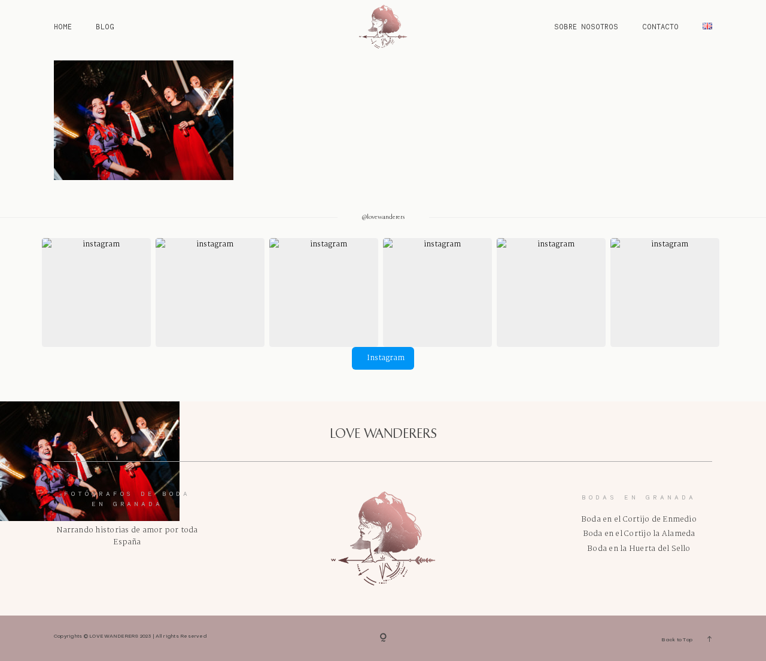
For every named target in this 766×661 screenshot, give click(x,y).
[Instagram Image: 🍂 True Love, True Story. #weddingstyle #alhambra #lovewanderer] (323, 292)
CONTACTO (660, 27)
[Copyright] (383, 638)
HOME (63, 27)
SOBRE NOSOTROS (586, 27)
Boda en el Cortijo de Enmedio (639, 519)
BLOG (105, 27)
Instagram (386, 358)
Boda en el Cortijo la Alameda (639, 534)
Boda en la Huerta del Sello (638, 549)
